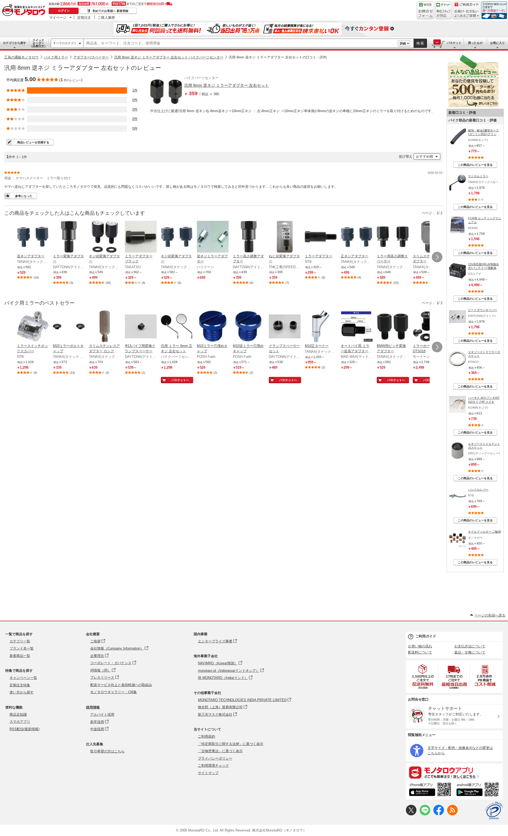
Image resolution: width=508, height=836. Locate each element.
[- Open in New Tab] (423, 677)
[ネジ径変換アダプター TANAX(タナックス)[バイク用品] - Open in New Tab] (105, 237)
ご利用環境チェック (213, 766)
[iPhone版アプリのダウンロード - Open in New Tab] (430, 790)
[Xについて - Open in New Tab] (411, 814)
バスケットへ (180, 380)
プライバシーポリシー (215, 758)
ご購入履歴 (106, 17)
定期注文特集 (20, 685)
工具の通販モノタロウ (21, 57)
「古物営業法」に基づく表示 (220, 751)
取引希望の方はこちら (107, 751)
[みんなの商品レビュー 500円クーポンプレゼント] (473, 106)
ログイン (64, 10)
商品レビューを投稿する (33, 142)
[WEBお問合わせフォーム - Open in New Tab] (425, 10)
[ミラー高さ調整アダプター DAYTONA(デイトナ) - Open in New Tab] (249, 237)
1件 (135, 90)
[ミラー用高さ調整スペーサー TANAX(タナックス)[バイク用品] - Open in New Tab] (393, 237)
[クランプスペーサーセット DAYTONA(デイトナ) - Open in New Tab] (285, 326)
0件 (135, 100)
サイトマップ (208, 773)
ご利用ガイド (425, 636)
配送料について (420, 652)
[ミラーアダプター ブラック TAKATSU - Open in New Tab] (141, 237)
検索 (420, 43)
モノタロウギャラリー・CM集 (113, 692)
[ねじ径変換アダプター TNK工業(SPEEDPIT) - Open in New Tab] (285, 237)
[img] (25, 10)
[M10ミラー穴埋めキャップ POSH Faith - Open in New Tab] (213, 326)
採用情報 (93, 707)
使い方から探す (22, 692)
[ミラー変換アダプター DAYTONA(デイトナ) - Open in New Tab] (69, 237)
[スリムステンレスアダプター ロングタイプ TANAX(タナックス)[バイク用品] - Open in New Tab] (105, 326)
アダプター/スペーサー (91, 57)
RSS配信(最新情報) (24, 729)
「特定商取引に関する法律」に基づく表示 (230, 744)
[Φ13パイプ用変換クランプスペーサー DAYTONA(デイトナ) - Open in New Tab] (141, 326)
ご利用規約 (206, 736)
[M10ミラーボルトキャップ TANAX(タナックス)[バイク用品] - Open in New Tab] (69, 326)
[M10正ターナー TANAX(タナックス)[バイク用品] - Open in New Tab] (321, 326)
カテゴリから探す (14, 42)
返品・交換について (469, 652)
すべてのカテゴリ (64, 43)
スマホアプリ (20, 722)
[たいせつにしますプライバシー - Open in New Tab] (494, 811)
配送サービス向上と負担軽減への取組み (121, 685)
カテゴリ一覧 (20, 641)
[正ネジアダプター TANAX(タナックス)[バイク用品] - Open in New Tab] (357, 237)
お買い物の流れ (420, 646)
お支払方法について (469, 646)
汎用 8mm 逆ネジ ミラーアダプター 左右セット (226, 85)
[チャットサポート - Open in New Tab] (443, 10)
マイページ (57, 17)
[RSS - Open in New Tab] (452, 814)
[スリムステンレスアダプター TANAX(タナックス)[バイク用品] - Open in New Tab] (428, 237)
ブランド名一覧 (22, 648)
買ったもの (475, 42)
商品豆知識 (18, 714)
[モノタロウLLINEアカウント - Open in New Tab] (425, 814)
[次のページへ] (437, 257)
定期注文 (84, 17)
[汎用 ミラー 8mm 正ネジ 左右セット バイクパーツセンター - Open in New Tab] (177, 326)
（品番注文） (38, 43)
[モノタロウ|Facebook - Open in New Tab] (438, 814)
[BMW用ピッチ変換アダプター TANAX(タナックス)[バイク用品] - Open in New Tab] (393, 326)
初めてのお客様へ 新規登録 (110, 10)
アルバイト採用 (102, 714)
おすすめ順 (424, 156)
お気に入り (497, 42)
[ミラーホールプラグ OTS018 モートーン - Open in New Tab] (428, 326)
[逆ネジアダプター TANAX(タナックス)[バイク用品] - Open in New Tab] (33, 237)
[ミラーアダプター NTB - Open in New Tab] (321, 237)
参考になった (24, 196)
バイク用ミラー (56, 57)
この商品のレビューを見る (475, 164)
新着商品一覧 (20, 656)
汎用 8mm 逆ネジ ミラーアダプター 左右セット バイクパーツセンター (168, 57)
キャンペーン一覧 (23, 678)
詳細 (403, 43)
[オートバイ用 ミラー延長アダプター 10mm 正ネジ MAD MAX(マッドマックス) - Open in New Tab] (357, 326)
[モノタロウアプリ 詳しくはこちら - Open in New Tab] (454, 772)
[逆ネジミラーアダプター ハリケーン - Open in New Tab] (213, 237)
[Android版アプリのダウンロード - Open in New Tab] (478, 790)
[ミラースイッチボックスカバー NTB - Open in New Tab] (33, 326)
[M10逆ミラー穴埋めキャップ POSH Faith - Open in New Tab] (249, 326)
